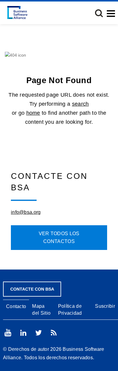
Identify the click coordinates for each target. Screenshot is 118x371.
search (80, 104)
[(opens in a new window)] (8, 332)
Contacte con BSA (32, 289)
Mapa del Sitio (41, 310)
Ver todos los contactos (59, 237)
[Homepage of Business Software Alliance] (17, 12)
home (33, 113)
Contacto (16, 306)
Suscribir (105, 306)
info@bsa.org (26, 212)
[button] (99, 13)
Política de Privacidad (70, 310)
